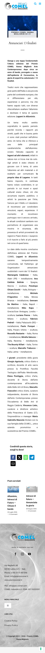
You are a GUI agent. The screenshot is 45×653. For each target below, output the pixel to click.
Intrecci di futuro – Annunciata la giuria (31, 500)
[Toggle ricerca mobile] (35, 3)
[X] (19, 457)
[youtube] (29, 554)
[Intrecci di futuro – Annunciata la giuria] (32, 489)
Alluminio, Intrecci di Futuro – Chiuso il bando (12, 503)
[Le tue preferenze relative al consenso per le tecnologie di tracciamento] (41, 649)
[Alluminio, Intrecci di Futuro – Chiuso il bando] (13, 489)
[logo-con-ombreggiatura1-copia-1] (22, 534)
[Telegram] (32, 457)
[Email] (13, 463)
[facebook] (15, 554)
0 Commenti (13, 514)
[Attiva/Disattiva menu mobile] (40, 3)
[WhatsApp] (26, 457)
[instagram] (22, 554)
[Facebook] (13, 457)
